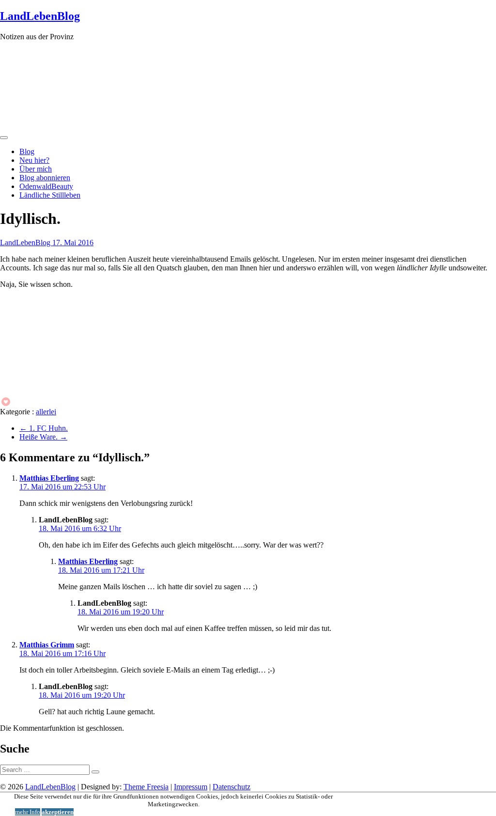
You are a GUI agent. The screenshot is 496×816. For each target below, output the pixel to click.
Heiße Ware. (43, 437)
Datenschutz (231, 787)
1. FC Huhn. (43, 428)
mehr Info (27, 812)
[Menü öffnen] (4, 137)
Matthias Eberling (49, 478)
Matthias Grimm (46, 645)
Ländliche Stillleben (49, 195)
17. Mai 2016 (72, 242)
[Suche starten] (95, 771)
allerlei (46, 412)
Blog (26, 151)
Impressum (190, 787)
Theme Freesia (146, 787)
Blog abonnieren (44, 177)
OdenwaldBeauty (46, 186)
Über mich (35, 169)
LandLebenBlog (40, 16)
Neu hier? (34, 160)
